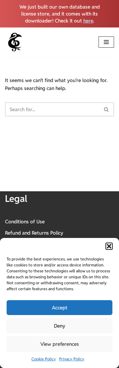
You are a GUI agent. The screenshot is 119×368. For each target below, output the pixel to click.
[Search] (106, 109)
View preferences (59, 344)
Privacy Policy (71, 358)
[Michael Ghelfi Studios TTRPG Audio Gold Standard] (15, 42)
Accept (59, 307)
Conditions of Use (25, 221)
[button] (109, 246)
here (88, 21)
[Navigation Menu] (106, 42)
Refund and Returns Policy (34, 233)
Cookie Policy (43, 358)
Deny (59, 326)
